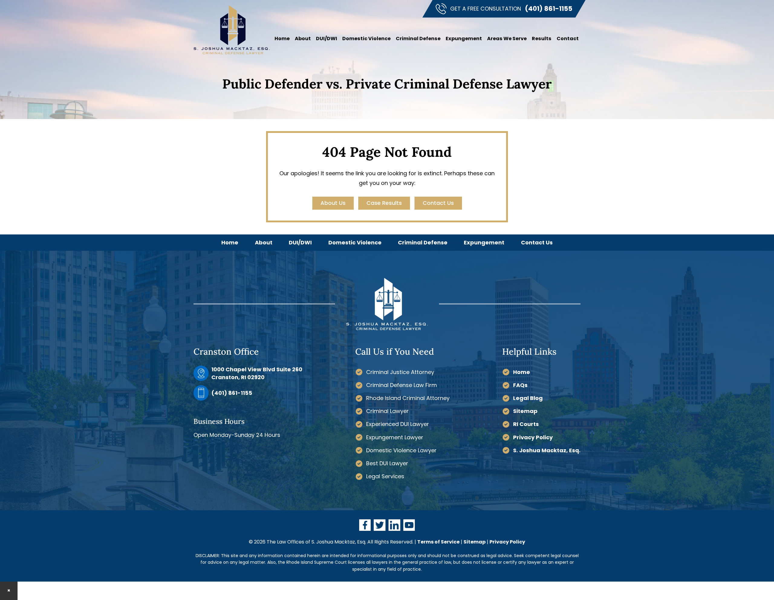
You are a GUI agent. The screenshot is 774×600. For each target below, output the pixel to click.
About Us (333, 203)
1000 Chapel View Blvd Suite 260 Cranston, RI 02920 (256, 373)
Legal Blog (528, 398)
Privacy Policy (533, 437)
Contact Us (438, 203)
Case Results (384, 203)
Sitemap (525, 411)
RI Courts (526, 424)
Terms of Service (438, 541)
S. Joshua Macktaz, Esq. (546, 450)
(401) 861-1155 (548, 8)
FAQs (520, 385)
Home (521, 372)
